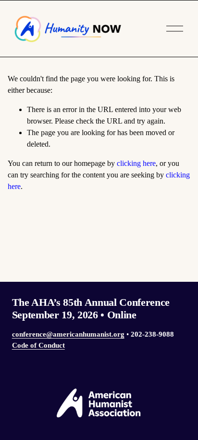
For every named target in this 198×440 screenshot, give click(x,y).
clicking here (136, 163)
